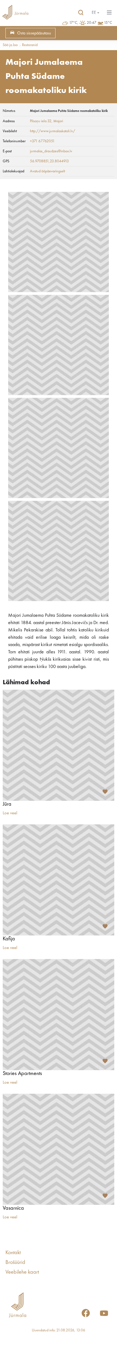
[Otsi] (80, 12)
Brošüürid (15, 1262)
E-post (7, 151)
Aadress (9, 121)
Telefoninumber (14, 141)
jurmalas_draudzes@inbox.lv (51, 151)
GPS (6, 161)
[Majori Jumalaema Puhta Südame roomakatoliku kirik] (58, 242)
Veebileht (10, 131)
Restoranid (30, 45)
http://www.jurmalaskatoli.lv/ (52, 131)
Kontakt (13, 1253)
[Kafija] (58, 879)
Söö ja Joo (10, 45)
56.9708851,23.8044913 (49, 161)
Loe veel (10, 813)
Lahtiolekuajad (13, 171)
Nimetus (9, 111)
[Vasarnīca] (58, 1149)
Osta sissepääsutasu (34, 33)
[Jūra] (58, 745)
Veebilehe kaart (22, 1272)
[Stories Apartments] (58, 1014)
